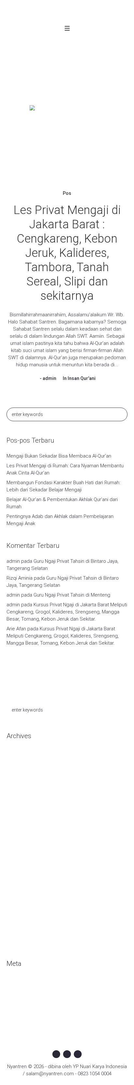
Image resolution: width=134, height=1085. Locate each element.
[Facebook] (56, 1054)
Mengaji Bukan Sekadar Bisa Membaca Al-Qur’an (59, 456)
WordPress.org (23, 1013)
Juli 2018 (16, 922)
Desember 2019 (24, 824)
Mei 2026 (16, 776)
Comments (24, 1003)
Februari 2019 (21, 883)
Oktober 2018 (21, 912)
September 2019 (25, 854)
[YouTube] (78, 1054)
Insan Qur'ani (82, 378)
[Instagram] (67, 1054)
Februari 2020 (21, 805)
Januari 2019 (20, 893)
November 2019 (24, 834)
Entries (19, 994)
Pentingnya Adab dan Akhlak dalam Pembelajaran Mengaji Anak (60, 519)
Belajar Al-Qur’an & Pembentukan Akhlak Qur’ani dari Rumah (62, 503)
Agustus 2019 (21, 863)
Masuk (13, 984)
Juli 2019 (16, 873)
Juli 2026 (16, 766)
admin (49, 378)
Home (38, 82)
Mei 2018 (16, 932)
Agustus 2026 (21, 756)
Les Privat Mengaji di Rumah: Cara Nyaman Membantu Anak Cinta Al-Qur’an (65, 469)
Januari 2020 (20, 815)
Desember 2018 (24, 902)
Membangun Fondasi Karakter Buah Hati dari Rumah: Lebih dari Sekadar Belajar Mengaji (63, 486)
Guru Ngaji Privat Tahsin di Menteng (72, 595)
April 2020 (17, 795)
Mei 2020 (16, 786)
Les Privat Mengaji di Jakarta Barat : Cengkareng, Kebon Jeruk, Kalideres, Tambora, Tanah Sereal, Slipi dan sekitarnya (67, 253)
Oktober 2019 (21, 844)
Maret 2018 (19, 941)
